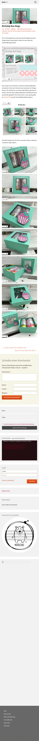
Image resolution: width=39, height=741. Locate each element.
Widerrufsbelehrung (9, 717)
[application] (19, 450)
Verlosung (6, 726)
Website (4, 393)
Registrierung (6, 491)
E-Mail (4, 389)
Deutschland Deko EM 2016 (26, 350)
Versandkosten (8, 720)
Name (4, 385)
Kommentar (6, 372)
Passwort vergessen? (8, 480)
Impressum (7, 723)
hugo (18, 31)
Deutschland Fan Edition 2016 (14, 347)
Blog (14, 29)
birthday (21, 29)
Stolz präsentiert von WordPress (20, 737)
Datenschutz (7, 714)
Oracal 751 (7, 97)
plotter (7, 33)
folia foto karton (12, 31)
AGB (5, 711)
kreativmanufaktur (26, 31)
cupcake (4, 31)
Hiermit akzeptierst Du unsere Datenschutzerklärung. (19, 424)
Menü (4, 2)
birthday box (27, 29)
